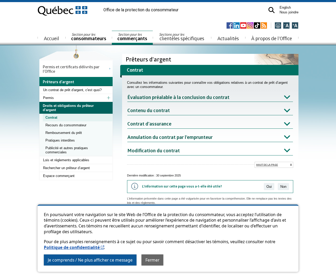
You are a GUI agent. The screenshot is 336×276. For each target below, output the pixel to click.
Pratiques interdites (60, 140)
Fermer (152, 260)
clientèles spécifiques (181, 36)
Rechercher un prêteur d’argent (66, 168)
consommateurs (88, 37)
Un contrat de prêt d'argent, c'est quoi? (72, 90)
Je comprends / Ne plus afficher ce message (90, 260)
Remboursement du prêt (63, 133)
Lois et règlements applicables (66, 160)
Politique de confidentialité (74, 247)
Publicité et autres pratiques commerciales (66, 150)
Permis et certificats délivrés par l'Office (71, 69)
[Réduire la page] (286, 25)
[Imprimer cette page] (278, 25)
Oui (269, 187)
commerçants (132, 37)
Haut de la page (267, 164)
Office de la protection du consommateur (140, 10)
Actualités (228, 38)
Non (283, 187)
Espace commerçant (59, 176)
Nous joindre (289, 12)
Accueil (51, 38)
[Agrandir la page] (295, 25)
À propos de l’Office (271, 38)
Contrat (51, 117)
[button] (271, 10)
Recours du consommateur (65, 125)
